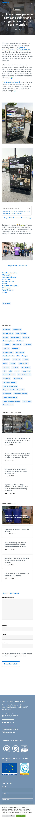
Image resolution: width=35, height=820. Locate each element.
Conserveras (17, 344)
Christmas (20, 341)
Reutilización (7, 393)
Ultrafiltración (27, 401)
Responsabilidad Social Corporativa (13, 390)
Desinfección (20, 352)
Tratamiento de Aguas (20, 393)
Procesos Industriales (9, 382)
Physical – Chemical (9, 375)
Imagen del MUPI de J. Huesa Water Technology (17, 211)
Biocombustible (15, 337)
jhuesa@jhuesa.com (11, 716)
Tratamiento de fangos (10, 397)
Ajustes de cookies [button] (8, 816)
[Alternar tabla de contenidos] (28, 208)
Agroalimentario (8, 333)
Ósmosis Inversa (8, 405)
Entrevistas (6, 359)
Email (4, 634)
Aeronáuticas (17, 329)
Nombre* (5, 793)
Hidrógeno (15, 367)
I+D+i (4, 371)
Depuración (15, 348)
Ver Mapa (8, 709)
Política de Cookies (8, 732)
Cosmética (6, 348)
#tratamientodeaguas (9, 277)
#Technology (6, 288)
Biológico (26, 337)
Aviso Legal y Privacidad (10, 729)
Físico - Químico (23, 363)
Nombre (5, 626)
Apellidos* (5, 799)
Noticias (17, 9)
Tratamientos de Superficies (11, 401)
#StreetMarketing (8, 281)
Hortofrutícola (25, 367)
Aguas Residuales (21, 333)
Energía (24, 356)
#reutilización (6, 279)
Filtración (12, 363)
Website (4, 643)
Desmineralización (8, 356)
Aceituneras (6, 329)
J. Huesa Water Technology (13, 82)
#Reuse (4, 292)
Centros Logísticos (8, 341)
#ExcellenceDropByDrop (10, 286)
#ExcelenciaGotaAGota (9, 273)
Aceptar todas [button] (20, 816)
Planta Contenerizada (24, 375)
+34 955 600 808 (10, 713)
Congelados (6, 344)
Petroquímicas (26, 371)
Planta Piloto (6, 378)
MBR (10, 371)
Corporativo (6, 303)
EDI (18, 356)
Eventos (25, 359)
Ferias (5, 363)
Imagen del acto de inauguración (13, 213)
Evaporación (16, 359)
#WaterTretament (8, 290)
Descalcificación (8, 352)
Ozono (17, 371)
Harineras (6, 367)
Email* (4, 787)
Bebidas (5, 337)
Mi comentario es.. (8, 597)
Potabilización (17, 378)
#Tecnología (6, 275)
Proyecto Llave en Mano (10, 386)
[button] (32, 3)
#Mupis (4, 283)
